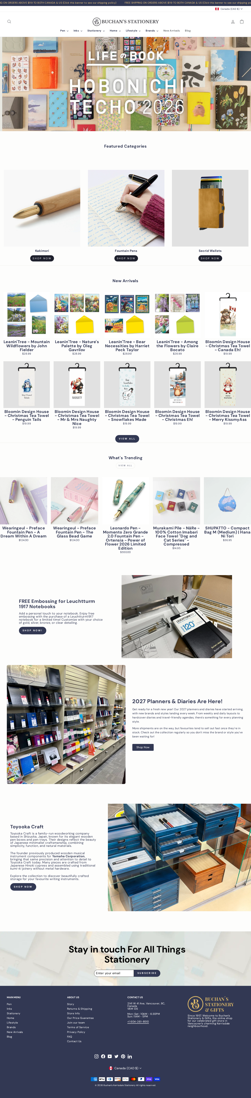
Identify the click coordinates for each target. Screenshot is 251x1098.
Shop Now (210, 258)
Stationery (94, 30)
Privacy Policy (76, 1032)
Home (114, 30)
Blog (188, 30)
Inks (77, 30)
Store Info (73, 1013)
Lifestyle (132, 30)
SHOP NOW (42, 258)
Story (70, 1004)
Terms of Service (78, 1027)
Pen (63, 30)
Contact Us (74, 1041)
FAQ (69, 1036)
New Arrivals (171, 30)
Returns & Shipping (79, 1009)
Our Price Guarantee (80, 1018)
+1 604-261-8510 (138, 1021)
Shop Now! (33, 630)
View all (127, 438)
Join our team (76, 1022)
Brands (151, 30)
